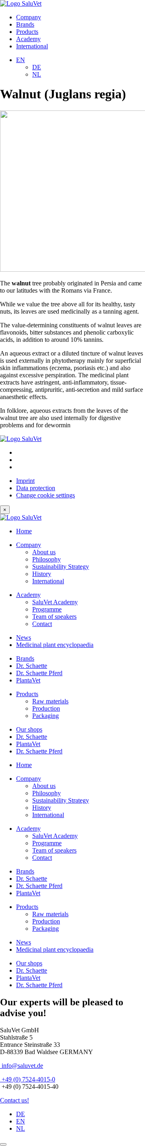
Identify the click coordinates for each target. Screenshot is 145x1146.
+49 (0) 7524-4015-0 (27, 1079)
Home (24, 531)
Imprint (25, 480)
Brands (25, 24)
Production (46, 708)
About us (44, 552)
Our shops (29, 729)
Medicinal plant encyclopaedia (54, 644)
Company (28, 17)
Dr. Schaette (31, 665)
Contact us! (14, 1100)
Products (27, 31)
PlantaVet (28, 680)
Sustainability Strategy (60, 566)
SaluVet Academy (55, 602)
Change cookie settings (45, 495)
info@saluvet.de (21, 1065)
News (23, 637)
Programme (47, 609)
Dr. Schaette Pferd (39, 673)
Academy (28, 38)
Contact (42, 623)
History (41, 573)
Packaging (45, 715)
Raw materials (50, 701)
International (32, 46)
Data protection (35, 488)
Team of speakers (54, 616)
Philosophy (46, 559)
